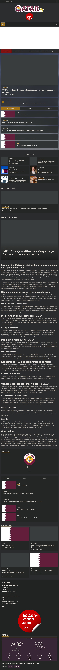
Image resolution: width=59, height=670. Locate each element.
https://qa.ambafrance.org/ (9, 603)
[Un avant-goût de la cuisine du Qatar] (33, 179)
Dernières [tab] (11, 108)
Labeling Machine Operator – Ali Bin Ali (27, 145)
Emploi (18, 112)
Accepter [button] (17, 666)
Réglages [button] (4, 666)
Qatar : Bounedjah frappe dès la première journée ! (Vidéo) (38, 51)
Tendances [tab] (49, 108)
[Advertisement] (29, 38)
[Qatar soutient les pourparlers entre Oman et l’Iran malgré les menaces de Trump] (4, 170)
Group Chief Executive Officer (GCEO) (26, 138)
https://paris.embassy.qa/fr (9, 593)
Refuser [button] (10, 666)
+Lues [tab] (24, 478)
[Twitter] (29, 470)
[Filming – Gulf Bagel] (8, 114)
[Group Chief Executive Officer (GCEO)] (8, 137)
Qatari (12, 94)
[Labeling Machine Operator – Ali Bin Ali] (8, 144)
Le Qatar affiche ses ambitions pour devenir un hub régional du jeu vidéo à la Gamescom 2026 (17, 180)
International (8, 101)
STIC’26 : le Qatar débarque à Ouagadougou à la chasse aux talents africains (25, 103)
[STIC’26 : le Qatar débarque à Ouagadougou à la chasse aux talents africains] (29, 70)
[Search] (57, 24)
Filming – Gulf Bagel (22, 115)
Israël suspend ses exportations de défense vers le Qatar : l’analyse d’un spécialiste (46, 171)
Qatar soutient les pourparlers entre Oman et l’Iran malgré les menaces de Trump (17, 171)
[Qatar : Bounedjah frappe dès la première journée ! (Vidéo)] (33, 161)
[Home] (3, 24)
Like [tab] (30, 108)
